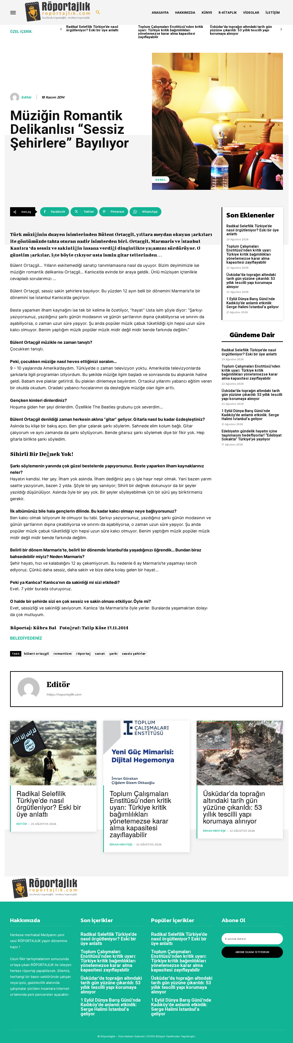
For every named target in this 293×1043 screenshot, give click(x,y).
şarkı (113, 653)
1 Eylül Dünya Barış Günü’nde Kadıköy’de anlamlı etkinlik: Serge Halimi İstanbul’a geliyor (252, 303)
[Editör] (15, 97)
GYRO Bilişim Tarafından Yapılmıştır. (170, 1036)
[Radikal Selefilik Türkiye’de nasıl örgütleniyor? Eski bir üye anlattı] (53, 753)
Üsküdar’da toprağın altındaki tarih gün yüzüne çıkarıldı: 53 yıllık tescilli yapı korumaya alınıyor (241, 30)
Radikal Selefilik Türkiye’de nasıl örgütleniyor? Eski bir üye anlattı (92, 28)
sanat (100, 653)
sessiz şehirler (134, 653)
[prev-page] (61, 29)
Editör (26, 97)
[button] (97, 12)
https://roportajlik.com (63, 694)
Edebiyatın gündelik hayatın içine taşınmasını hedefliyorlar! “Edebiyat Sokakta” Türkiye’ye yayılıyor (252, 435)
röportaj (83, 653)
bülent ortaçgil (36, 653)
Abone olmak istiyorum (252, 952)
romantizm (63, 653)
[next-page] (281, 29)
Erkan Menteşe (121, 844)
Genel (160, 179)
